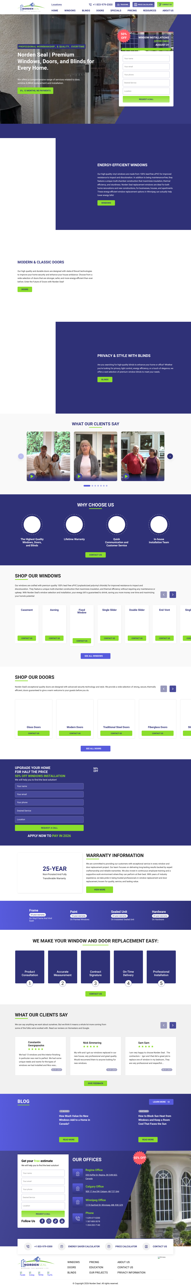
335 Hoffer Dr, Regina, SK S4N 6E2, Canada (101, 1177)
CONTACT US (26, 638)
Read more (68, 1139)
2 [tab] (92, 486)
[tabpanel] (48, 456)
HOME (54, 10)
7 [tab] (106, 486)
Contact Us (160, 1246)
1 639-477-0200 (93, 1218)
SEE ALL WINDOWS (94, 656)
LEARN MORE (159, 1102)
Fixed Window (81, 611)
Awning (54, 609)
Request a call (146, 99)
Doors (24, 289)
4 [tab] (98, 486)
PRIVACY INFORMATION (131, 1272)
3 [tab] (95, 486)
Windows (106, 203)
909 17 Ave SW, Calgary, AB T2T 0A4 (102, 1191)
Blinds (104, 379)
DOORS (100, 10)
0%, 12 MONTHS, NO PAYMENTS (35, 90)
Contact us (95, 555)
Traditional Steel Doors (116, 727)
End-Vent (164, 609)
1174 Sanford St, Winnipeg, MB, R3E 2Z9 (104, 1205)
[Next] (170, 456)
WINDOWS (69, 10)
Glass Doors (34, 727)
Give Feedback (95, 1083)
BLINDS (86, 10)
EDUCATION (96, 1267)
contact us (95, 994)
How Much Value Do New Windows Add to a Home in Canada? (74, 1119)
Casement (27, 609)
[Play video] (32, 476)
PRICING (132, 10)
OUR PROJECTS (98, 1272)
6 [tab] (103, 486)
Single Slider (109, 609)
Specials (115, 10)
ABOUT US (168, 10)
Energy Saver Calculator (84, 1246)
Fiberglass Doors (157, 727)
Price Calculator (126, 1246)
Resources (149, 10)
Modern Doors (75, 727)
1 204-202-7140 (93, 1225)
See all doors (93, 748)
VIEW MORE (99, 889)
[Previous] (21, 456)
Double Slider (137, 609)
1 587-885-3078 (93, 1221)
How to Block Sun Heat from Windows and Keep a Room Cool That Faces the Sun (154, 1119)
